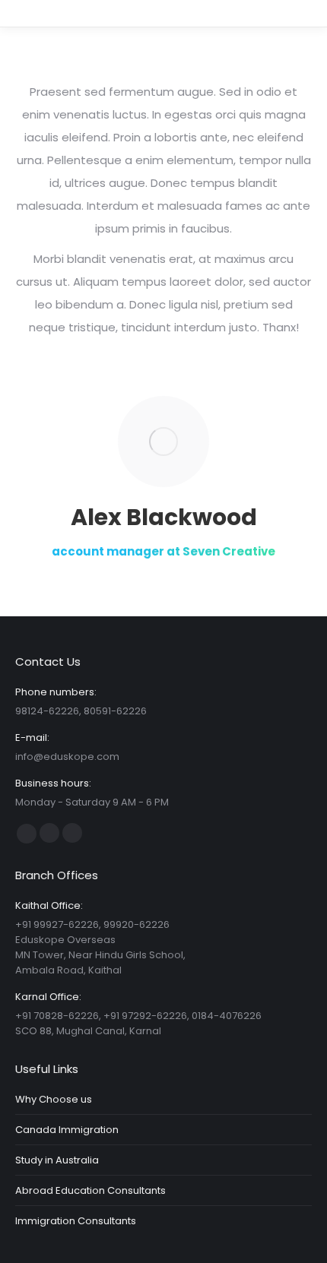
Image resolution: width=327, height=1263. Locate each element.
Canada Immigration (67, 1129)
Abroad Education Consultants (90, 1190)
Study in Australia (57, 1160)
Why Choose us (53, 1099)
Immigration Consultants (75, 1221)
